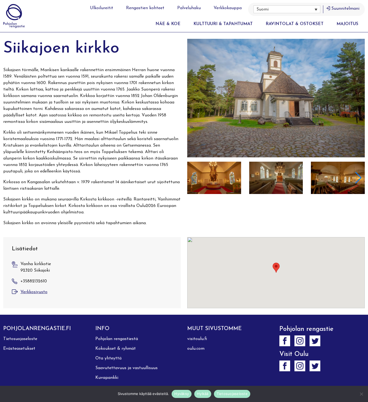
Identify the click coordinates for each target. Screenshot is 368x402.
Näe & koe (167, 24)
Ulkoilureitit (101, 8)
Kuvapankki (106, 378)
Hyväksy (181, 393)
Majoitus (347, 24)
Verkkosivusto (33, 292)
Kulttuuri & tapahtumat (223, 24)
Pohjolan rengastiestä (116, 339)
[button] (287, 9)
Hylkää (203, 393)
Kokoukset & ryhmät (115, 348)
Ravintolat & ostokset (295, 24)
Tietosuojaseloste (20, 339)
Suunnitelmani (345, 8)
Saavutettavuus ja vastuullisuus (126, 368)
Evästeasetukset (19, 348)
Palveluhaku (189, 8)
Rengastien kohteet (145, 8)
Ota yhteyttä (108, 358)
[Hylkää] (361, 394)
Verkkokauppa (228, 8)
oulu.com (195, 348)
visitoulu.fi (197, 339)
